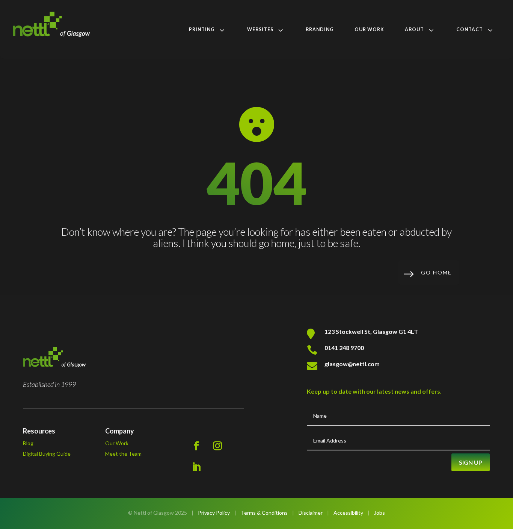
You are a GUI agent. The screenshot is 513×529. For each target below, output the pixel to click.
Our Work (116, 443)
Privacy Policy (214, 512)
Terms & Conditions (264, 512)
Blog (28, 443)
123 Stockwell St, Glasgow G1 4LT (371, 331)
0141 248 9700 (344, 347)
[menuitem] (207, 30)
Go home (436, 272)
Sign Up (470, 462)
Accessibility (348, 512)
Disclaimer (311, 512)
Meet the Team (123, 453)
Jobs (379, 512)
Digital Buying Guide (47, 453)
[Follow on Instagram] (217, 446)
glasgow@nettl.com (352, 363)
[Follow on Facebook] (196, 446)
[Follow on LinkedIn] (196, 467)
